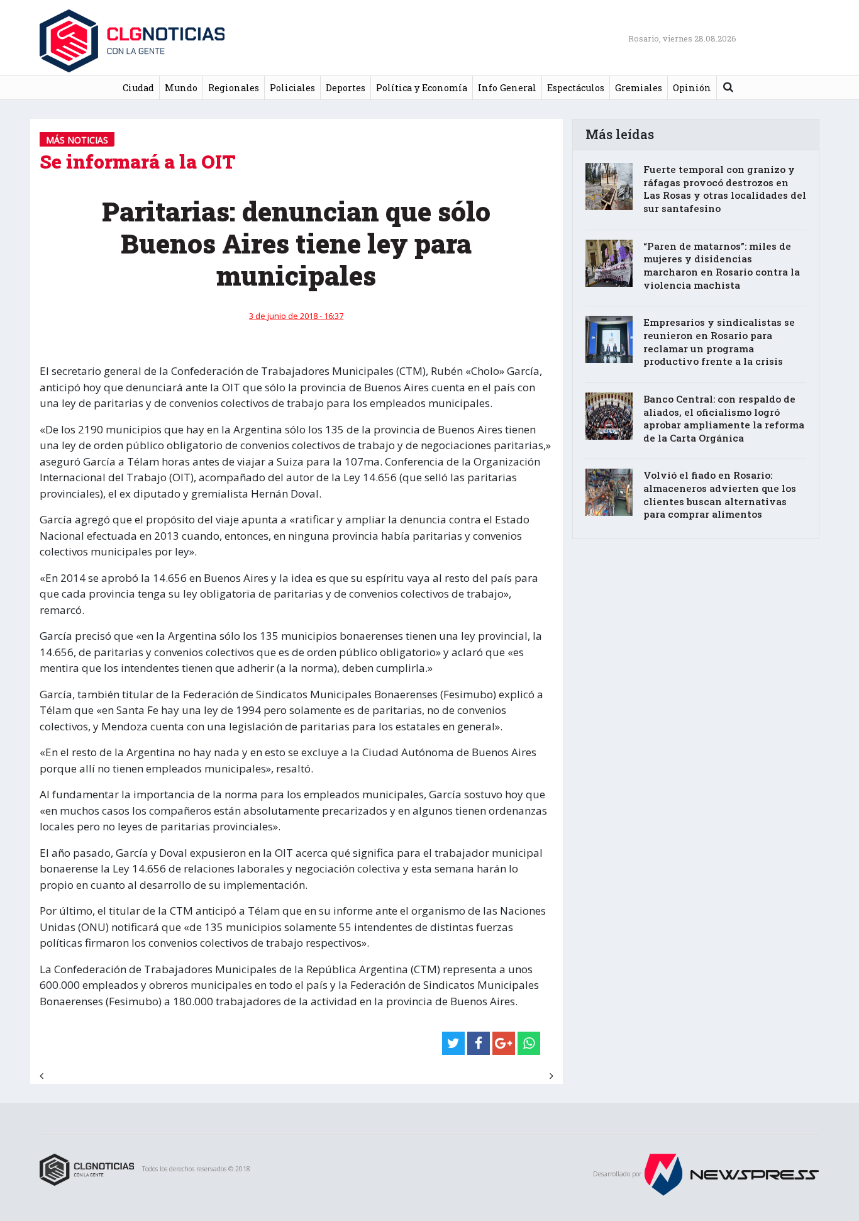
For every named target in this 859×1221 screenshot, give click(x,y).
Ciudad (138, 88)
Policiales (292, 88)
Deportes (345, 88)
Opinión (692, 88)
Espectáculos (575, 88)
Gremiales (638, 88)
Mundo (181, 88)
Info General (507, 88)
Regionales (233, 88)
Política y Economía (421, 88)
